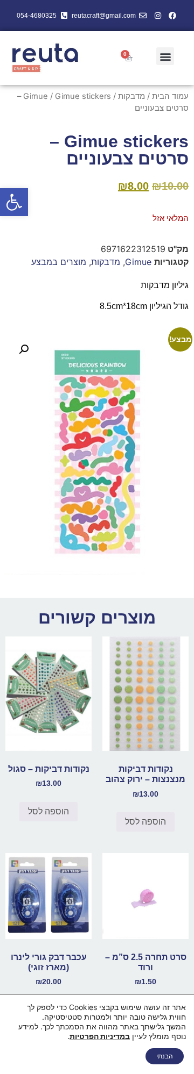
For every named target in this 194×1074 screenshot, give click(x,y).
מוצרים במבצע (58, 261)
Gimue (35, 96)
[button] (14, 202)
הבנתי (164, 1056)
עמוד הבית (170, 96)
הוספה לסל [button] (145, 821)
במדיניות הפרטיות (100, 1036)
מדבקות (131, 96)
